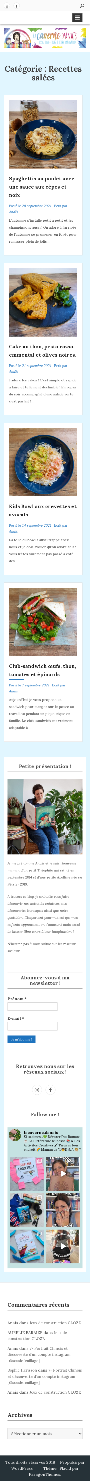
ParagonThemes (44, 1474)
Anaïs (13, 212)
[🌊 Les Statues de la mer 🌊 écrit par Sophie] (27, 1246)
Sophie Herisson (22, 1370)
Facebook (17, 6)
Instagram (7, 6)
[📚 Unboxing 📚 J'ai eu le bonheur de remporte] (63, 1174)
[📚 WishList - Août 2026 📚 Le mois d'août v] (63, 1210)
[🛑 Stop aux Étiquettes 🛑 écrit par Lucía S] (27, 1174)
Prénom (17, 998)
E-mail (16, 1018)
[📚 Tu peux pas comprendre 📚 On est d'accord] (63, 1246)
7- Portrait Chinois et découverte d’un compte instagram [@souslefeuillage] (39, 1354)
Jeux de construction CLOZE (55, 1322)
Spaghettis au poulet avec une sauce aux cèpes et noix (41, 186)
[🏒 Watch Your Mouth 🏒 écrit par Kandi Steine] (27, 1210)
